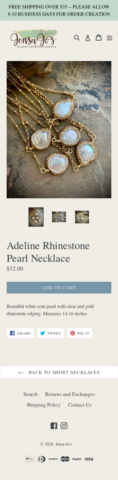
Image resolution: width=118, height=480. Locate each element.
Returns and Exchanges (70, 394)
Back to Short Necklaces (63, 372)
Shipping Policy (44, 404)
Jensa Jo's (64, 444)
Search (30, 394)
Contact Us (80, 404)
